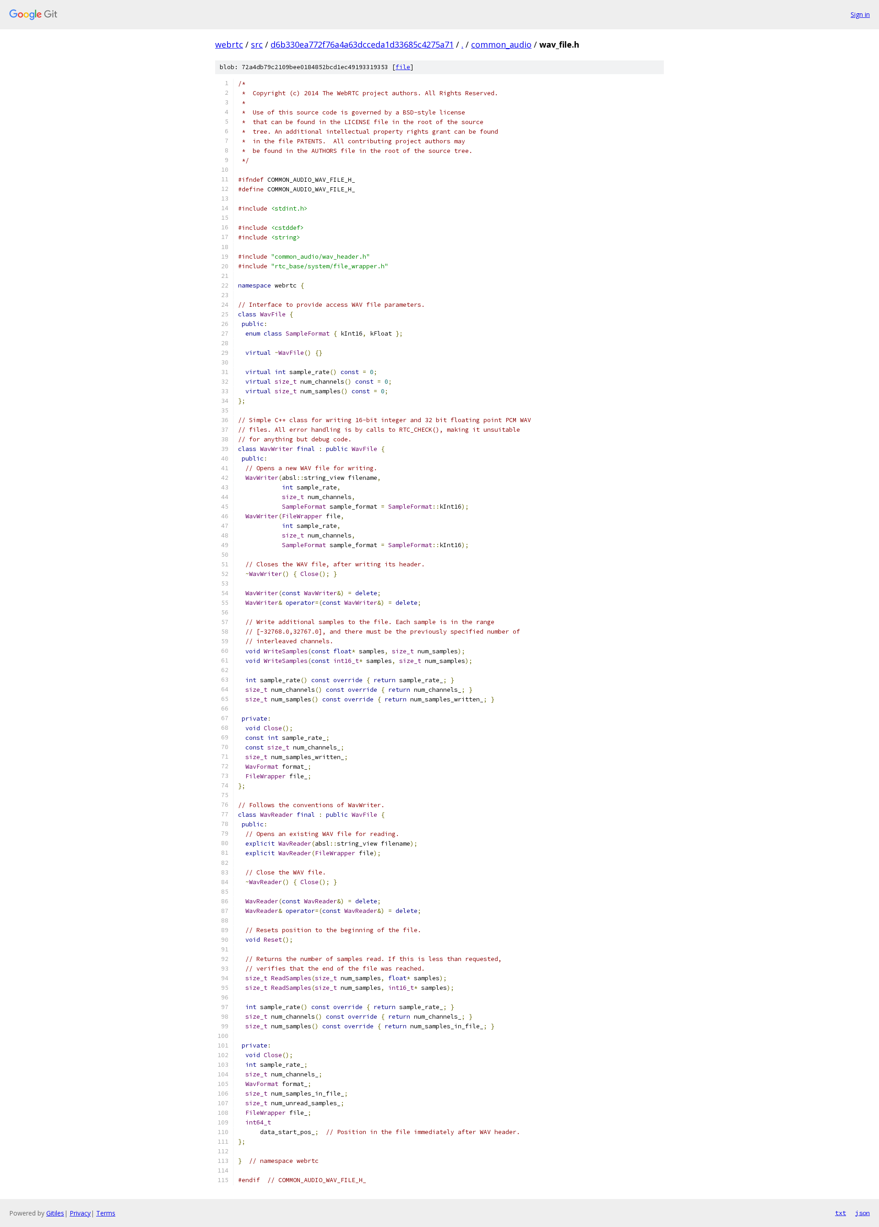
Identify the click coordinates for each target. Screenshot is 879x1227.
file (403, 67)
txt (840, 1213)
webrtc (229, 44)
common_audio (501, 44)
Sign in (860, 14)
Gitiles (55, 1213)
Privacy (80, 1213)
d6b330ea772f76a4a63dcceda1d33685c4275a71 (362, 44)
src (257, 44)
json (862, 1213)
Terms (105, 1213)
